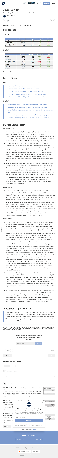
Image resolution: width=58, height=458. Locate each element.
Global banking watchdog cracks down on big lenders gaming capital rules (29, 115)
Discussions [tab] (14, 383)
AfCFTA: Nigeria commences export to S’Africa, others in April (26, 94)
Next (50, 355)
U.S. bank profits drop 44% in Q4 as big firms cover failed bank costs (28, 118)
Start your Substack (25, 451)
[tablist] (9, 366)
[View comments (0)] (8, 20)
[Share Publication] (40, 3)
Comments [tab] (6, 366)
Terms (33, 448)
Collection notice (40, 448)
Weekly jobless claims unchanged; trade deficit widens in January (27, 107)
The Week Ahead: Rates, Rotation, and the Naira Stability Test (22, 389)
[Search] (37, 3)
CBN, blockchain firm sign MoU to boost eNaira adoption (25, 92)
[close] (42, 403)
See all (6, 426)
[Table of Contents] (2, 229)
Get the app (36, 451)
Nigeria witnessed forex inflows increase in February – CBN (25, 89)
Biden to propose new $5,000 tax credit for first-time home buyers (27, 105)
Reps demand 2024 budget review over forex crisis (22, 86)
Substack (22, 455)
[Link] (1, 30)
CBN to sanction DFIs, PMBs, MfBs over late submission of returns (27, 97)
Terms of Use (36, 424)
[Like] (4, 20)
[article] (29, 392)
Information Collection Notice (28, 425)
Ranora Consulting (11, 15)
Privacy (29, 448)
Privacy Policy (40, 425)
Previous (8, 355)
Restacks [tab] (13, 366)
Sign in (53, 3)
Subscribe (46, 3)
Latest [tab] (8, 383)
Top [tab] (5, 383)
